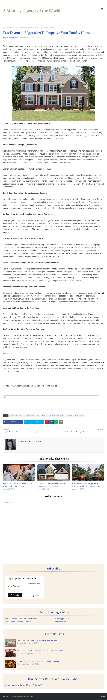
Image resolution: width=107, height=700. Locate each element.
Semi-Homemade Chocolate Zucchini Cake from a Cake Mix (40, 651)
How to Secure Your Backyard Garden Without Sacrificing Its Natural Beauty (86, 484)
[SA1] (101, 55)
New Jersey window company (29, 162)
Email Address (14, 586)
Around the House (16, 416)
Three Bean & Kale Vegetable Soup (18, 622)
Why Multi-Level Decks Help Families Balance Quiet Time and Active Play (17, 484)
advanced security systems (60, 202)
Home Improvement (56, 416)
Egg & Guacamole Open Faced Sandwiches (21, 619)
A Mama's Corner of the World (31, 10)
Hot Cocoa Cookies (61, 622)
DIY (38, 416)
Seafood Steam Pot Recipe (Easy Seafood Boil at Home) (38, 661)
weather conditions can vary (26, 341)
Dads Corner (29, 416)
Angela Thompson (9, 38)
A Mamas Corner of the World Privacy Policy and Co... (24, 685)
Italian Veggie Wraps (61, 619)
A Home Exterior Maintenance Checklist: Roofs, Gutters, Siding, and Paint (53, 484)
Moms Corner (12, 27)
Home (5, 27)
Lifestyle (69, 416)
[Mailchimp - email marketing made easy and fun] (36, 598)
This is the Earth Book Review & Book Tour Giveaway (37, 640)
